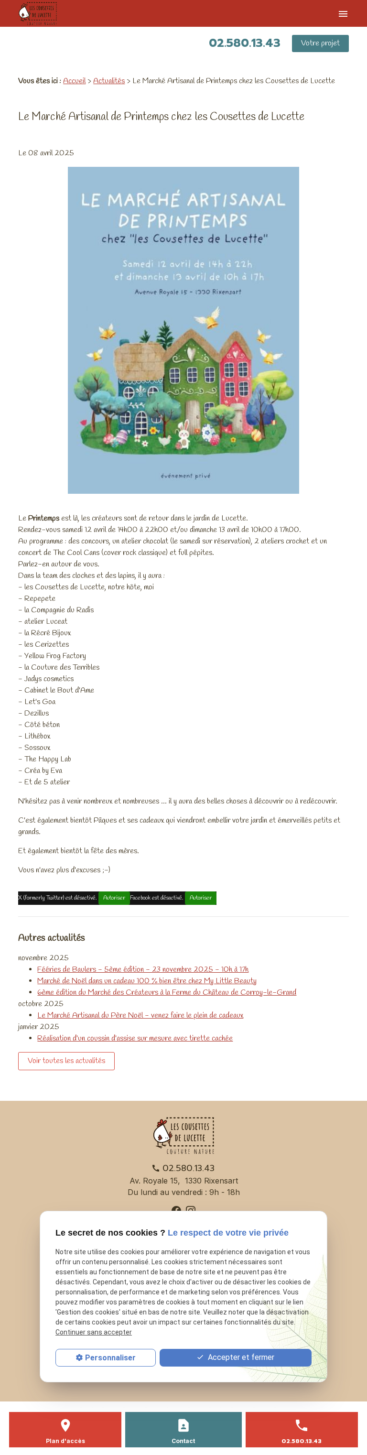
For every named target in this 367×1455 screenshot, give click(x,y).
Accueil (74, 81)
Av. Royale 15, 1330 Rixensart (184, 1180)
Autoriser (114, 898)
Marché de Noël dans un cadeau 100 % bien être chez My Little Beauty (147, 981)
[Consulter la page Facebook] (176, 1210)
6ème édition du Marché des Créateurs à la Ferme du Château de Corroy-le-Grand (166, 993)
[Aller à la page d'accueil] (45, 13)
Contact (183, 1440)
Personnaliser (110, 1357)
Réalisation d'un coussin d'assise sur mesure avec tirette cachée (135, 1038)
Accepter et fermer (240, 1357)
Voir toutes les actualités (66, 1061)
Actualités (109, 81)
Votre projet (320, 43)
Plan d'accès (65, 1440)
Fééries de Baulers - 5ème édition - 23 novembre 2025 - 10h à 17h (142, 970)
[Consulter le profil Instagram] (190, 1210)
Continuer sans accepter (93, 1332)
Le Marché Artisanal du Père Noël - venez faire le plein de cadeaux (140, 1015)
